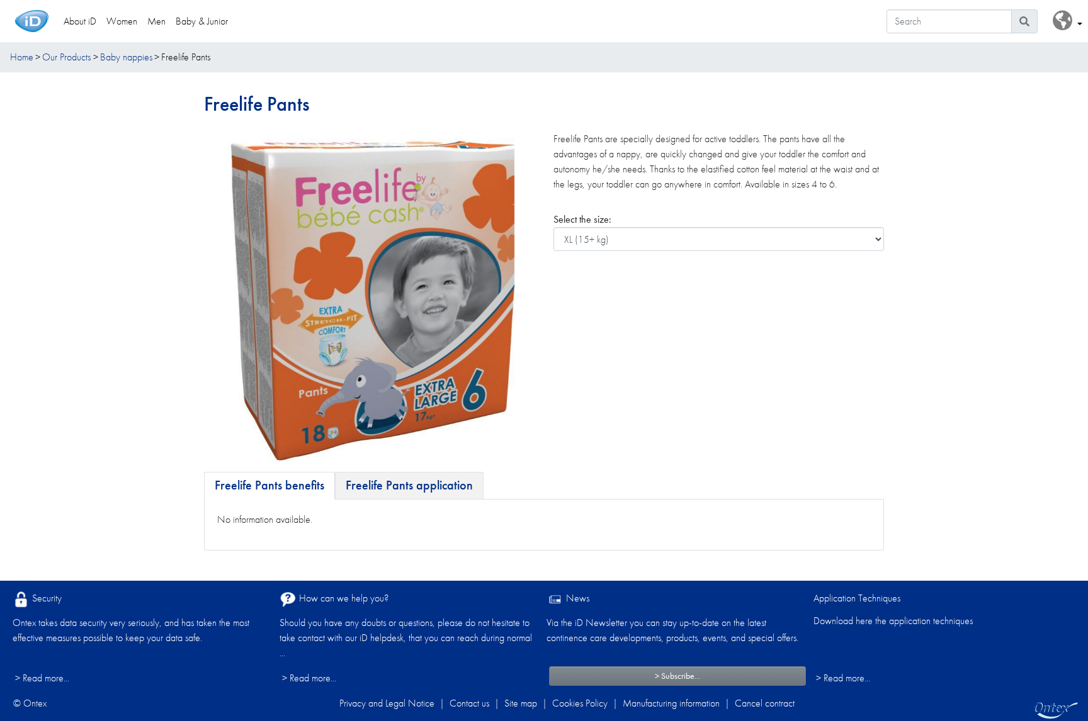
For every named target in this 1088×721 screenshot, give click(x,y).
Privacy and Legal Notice (386, 703)
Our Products (66, 57)
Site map (520, 703)
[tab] (269, 486)
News (576, 598)
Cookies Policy (580, 703)
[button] (1067, 21)
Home (21, 57)
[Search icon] (1024, 21)
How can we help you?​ (342, 598)
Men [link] (156, 21)
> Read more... (42, 678)
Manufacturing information (671, 703)
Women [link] (121, 21)
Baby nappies (126, 57)
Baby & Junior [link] (202, 21)
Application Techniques (856, 598)
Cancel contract (765, 703)
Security (46, 598)
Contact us (469, 703)
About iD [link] (80, 21)
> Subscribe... (677, 675)
